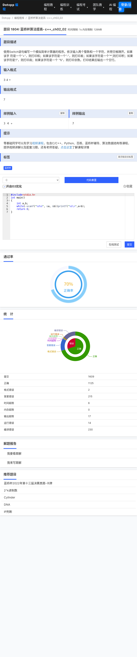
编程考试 (82, 7)
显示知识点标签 (125, 157)
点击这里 (66, 147)
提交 (129, 244)
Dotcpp (6, 17)
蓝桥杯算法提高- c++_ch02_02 (45, 17)
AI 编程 (114, 7)
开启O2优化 (14, 186)
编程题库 (19, 17)
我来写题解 (14, 462)
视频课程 (38, 143)
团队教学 (98, 7)
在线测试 (114, 244)
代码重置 (92, 179)
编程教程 (49, 7)
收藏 (129, 186)
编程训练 (66, 7)
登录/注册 (125, 7)
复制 (62, 113)
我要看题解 (14, 453)
